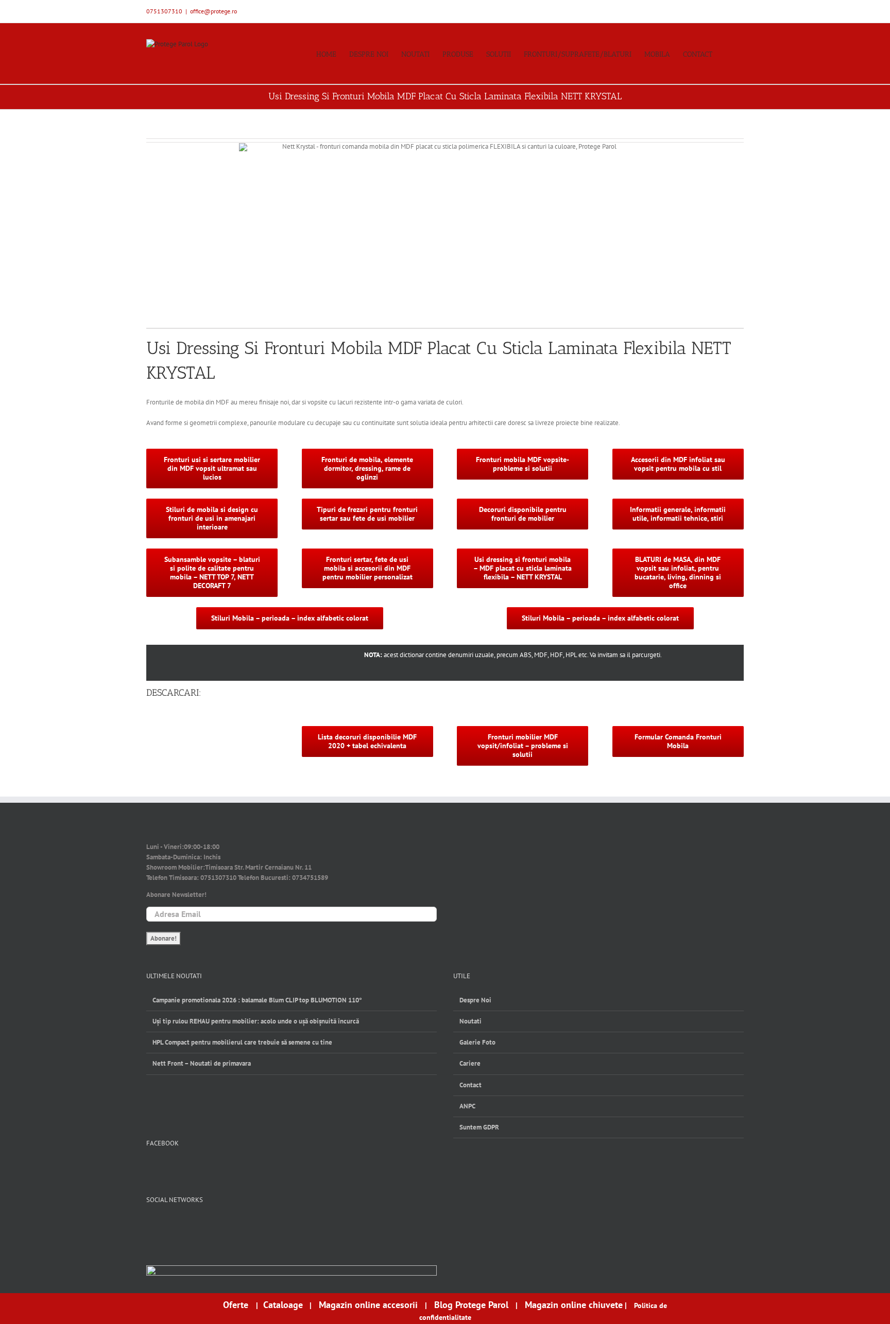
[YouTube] (168, 1226)
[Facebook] (151, 1226)
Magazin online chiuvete (574, 1305)
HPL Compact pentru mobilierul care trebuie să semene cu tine (242, 1042)
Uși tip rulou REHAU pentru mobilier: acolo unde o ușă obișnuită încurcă (255, 1021)
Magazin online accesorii (368, 1305)
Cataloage (283, 1305)
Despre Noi (475, 1000)
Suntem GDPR (479, 1127)
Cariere (470, 1063)
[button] (728, 53)
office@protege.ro (213, 11)
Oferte (237, 1305)
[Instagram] (185, 1226)
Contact (470, 1085)
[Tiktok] (202, 1226)
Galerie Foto (477, 1042)
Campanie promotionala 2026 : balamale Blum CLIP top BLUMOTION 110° (257, 1000)
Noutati (470, 1021)
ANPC (467, 1106)
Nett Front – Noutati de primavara (201, 1063)
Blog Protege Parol (471, 1305)
